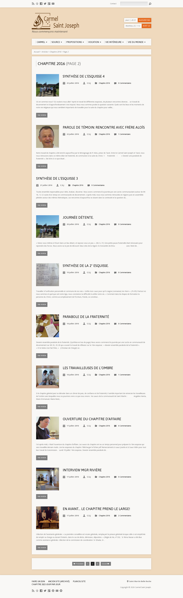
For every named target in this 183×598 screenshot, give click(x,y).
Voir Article (42, 115)
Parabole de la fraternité (86, 317)
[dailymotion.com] (61, 590)
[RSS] (33, 3)
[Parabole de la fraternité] (47, 336)
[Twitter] (45, 3)
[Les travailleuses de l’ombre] (47, 387)
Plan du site (79, 581)
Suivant (104, 564)
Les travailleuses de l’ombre (88, 368)
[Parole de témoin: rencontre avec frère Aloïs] (47, 146)
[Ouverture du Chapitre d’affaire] (47, 438)
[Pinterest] (53, 590)
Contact (113, 4)
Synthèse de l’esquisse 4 (84, 76)
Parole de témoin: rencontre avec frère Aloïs (104, 127)
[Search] (150, 4)
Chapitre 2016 (55, 52)
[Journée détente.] (47, 236)
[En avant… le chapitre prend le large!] (47, 528)
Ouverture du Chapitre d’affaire (92, 419)
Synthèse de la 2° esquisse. (86, 266)
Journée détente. (78, 217)
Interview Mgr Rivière (82, 470)
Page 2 (65, 52)
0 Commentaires (124, 83)
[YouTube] (53, 3)
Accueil (37, 52)
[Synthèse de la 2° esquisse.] (47, 285)
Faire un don (38, 581)
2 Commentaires (124, 516)
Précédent (79, 564)
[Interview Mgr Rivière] (47, 489)
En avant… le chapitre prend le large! (96, 509)
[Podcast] (37, 3)
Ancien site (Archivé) (59, 581)
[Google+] (49, 3)
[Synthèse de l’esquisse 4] (47, 95)
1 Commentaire (124, 134)
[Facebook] (41, 3)
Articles (45, 52)
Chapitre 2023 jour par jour (46, 584)
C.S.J (89, 83)
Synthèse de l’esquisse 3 (57, 178)
